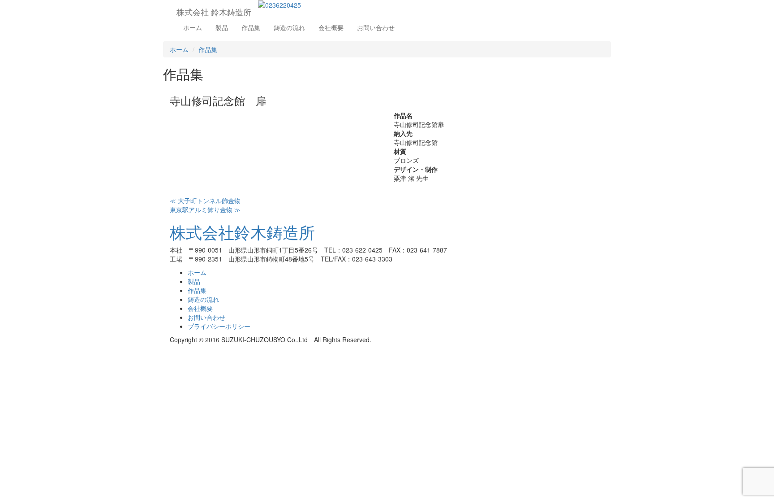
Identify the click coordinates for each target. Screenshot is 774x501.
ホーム (192, 27)
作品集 (250, 27)
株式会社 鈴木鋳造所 (213, 11)
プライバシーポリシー (219, 326)
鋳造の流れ (289, 27)
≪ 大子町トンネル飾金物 (205, 200)
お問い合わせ (376, 27)
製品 (221, 27)
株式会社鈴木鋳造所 (242, 231)
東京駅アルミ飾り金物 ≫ (205, 209)
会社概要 (331, 27)
